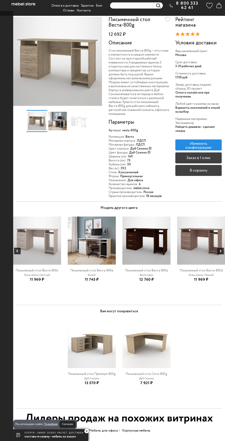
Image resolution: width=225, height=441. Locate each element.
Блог (99, 6)
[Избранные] (209, 5)
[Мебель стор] (23, 4)
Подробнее (51, 424)
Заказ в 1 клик (198, 158)
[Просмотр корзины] (219, 5)
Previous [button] (17, 251)
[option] (57, 61)
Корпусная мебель (136, 430)
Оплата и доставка (65, 6)
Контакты (84, 10)
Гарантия (87, 6)
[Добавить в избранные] (167, 19)
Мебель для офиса (103, 430)
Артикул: (115, 130)
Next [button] (220, 251)
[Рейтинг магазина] (188, 35)
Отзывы (68, 10)
